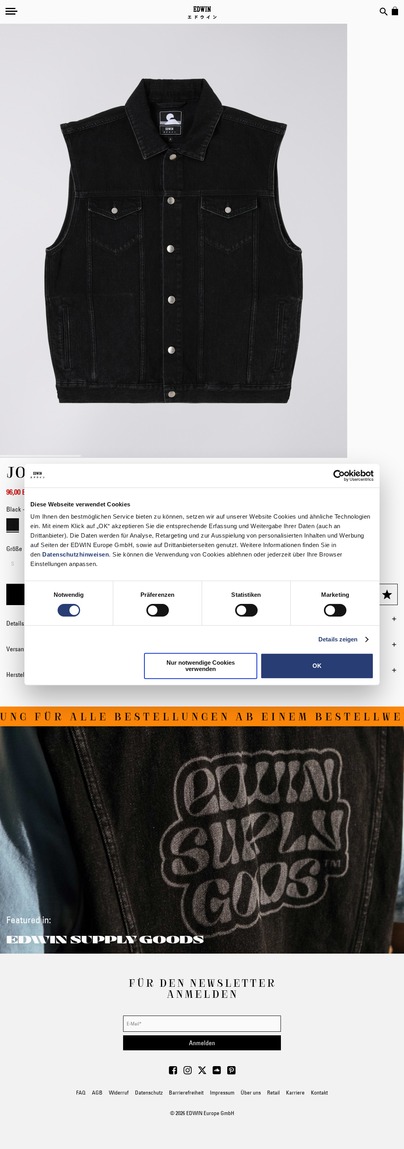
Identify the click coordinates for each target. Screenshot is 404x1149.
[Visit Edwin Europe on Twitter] (202, 1072)
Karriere (295, 1092)
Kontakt (319, 1092)
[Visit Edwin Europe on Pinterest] (231, 1072)
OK (317, 665)
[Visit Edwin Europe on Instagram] (187, 1072)
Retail (273, 1092)
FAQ (81, 1092)
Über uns (251, 1092)
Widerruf (119, 1092)
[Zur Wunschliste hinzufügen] (387, 594)
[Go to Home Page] (202, 12)
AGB (97, 1092)
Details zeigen (337, 639)
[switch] (157, 611)
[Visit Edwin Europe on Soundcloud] (217, 1072)
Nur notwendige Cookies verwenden (200, 665)
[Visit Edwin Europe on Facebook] (173, 1072)
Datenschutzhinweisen (75, 554)
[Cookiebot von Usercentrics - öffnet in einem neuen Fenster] (339, 476)
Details (15, 623)
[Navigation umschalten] (11, 11)
